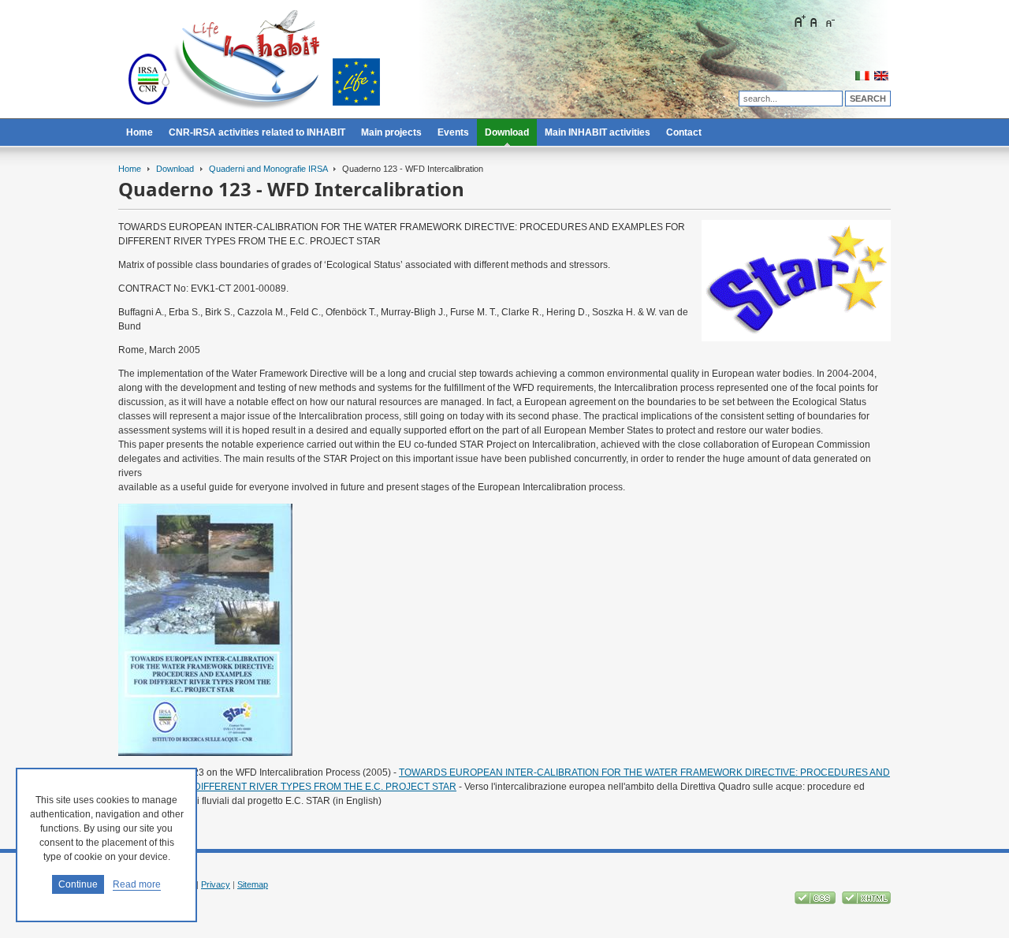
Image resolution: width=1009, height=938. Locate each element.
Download (175, 168)
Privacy (215, 884)
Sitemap (252, 884)
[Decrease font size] (829, 21)
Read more (137, 885)
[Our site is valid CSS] (816, 901)
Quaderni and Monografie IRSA (268, 168)
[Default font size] (814, 21)
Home (129, 168)
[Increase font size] (799, 21)
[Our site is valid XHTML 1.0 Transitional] (866, 901)
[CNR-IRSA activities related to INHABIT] (253, 63)
